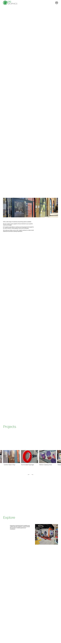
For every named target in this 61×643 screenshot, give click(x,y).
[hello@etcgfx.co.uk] (56, 2)
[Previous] (28, 474)
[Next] (32, 474)
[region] (30, 461)
